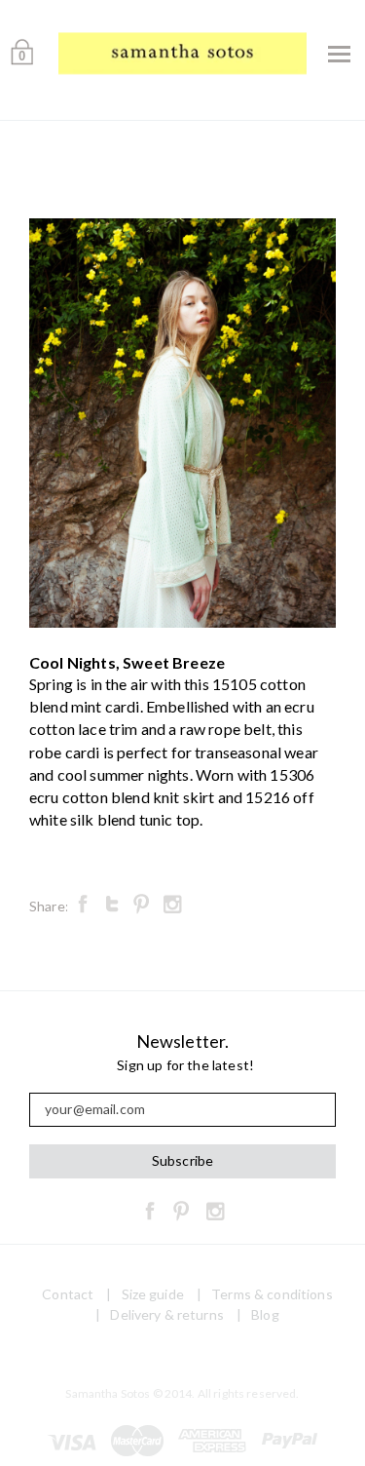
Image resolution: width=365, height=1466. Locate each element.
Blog (265, 1314)
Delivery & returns (167, 1314)
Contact (67, 1294)
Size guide (153, 1294)
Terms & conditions (272, 1294)
